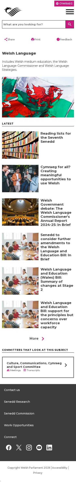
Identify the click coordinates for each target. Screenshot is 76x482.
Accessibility (59, 467)
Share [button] (9, 39)
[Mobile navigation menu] (66, 11)
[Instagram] (28, 447)
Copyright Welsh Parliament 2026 (28, 467)
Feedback (64, 39)
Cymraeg (64, 3)
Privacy (38, 472)
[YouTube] (39, 447)
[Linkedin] (49, 447)
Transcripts (33, 370)
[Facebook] (8, 447)
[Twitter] (18, 447)
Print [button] (36, 39)
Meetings (15, 370)
